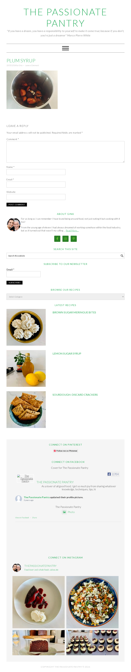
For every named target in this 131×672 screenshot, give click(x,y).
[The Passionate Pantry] (25, 478)
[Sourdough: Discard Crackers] (26, 410)
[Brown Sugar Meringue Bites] (26, 328)
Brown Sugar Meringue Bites (74, 312)
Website (11, 191)
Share (34, 517)
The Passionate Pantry (65, 17)
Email (10, 179)
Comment (12, 139)
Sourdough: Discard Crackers (75, 394)
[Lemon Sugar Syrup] (26, 369)
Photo (71, 512)
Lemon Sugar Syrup (67, 353)
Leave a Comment (32, 65)
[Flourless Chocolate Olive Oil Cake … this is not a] (38, 602)
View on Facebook (22, 517)
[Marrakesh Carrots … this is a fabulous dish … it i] (92, 602)
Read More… (72, 230)
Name (10, 166)
